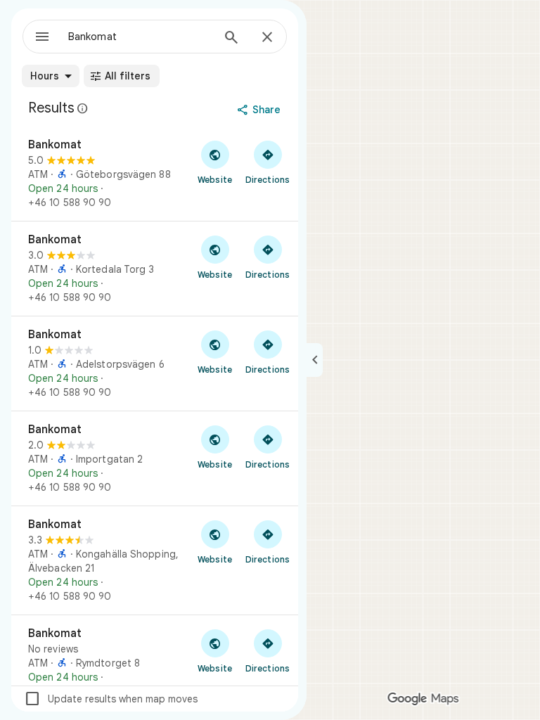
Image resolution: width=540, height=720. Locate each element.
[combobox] (140, 36)
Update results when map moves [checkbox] (111, 698)
